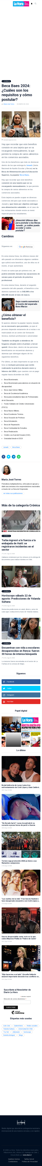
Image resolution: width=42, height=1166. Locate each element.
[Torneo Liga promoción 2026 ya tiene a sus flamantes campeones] (21, 845)
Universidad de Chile (25, 1029)
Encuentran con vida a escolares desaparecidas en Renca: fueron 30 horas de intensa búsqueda (21, 651)
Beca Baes (24, 175)
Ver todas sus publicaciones (13, 493)
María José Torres (9, 104)
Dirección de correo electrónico (15, 999)
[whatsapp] (19, 457)
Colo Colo (6, 1026)
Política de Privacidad (29, 1161)
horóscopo (27, 1032)
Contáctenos (13, 1161)
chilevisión (16, 1032)
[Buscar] (35, 3)
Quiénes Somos (14, 1159)
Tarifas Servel (29, 1159)
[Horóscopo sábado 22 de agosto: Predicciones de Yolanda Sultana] (21, 576)
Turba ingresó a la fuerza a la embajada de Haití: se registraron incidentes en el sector (19, 545)
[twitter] (8, 457)
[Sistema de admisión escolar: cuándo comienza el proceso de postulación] (13, 731)
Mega (21, 1035)
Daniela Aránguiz (9, 1035)
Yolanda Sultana (8, 1029)
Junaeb (29, 165)
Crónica (34, 505)
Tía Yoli (6, 1032)
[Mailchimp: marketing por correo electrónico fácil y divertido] (18, 1014)
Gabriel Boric (18, 1026)
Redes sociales (32, 1026)
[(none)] (6, 470)
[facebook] (3, 457)
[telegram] (14, 457)
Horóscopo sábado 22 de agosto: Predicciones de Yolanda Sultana (21, 598)
